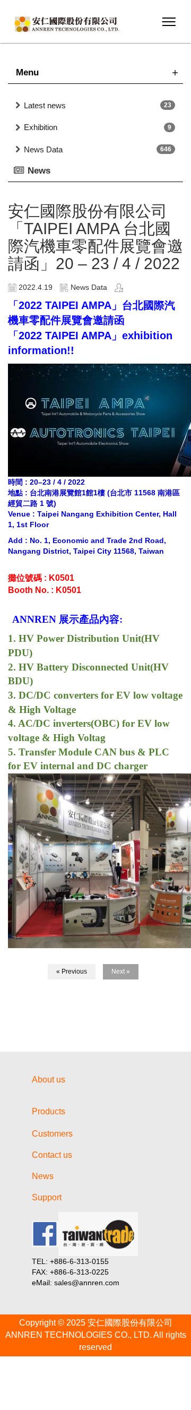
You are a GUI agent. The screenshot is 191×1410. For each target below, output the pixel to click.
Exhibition (40, 127)
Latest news (45, 105)
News (43, 1176)
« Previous (71, 971)
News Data (43, 149)
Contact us (52, 1154)
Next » (120, 971)
